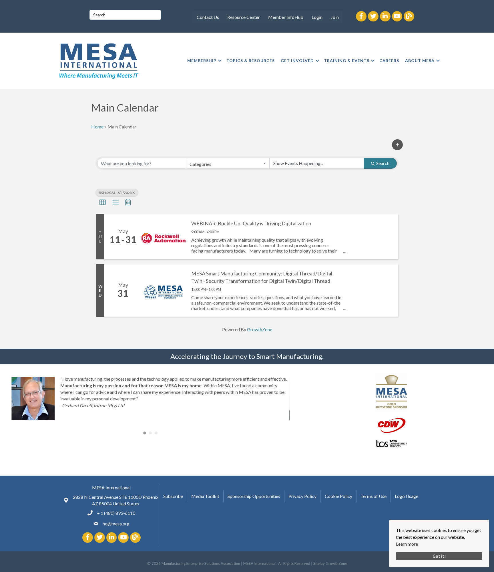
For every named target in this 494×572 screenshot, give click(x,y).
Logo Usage (406, 496)
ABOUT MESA (420, 60)
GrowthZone (259, 329)
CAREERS (389, 60)
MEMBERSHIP (201, 60)
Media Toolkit (205, 496)
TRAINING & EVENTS (346, 60)
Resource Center (243, 17)
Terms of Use (373, 496)
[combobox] (228, 163)
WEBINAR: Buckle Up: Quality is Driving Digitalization (251, 223)
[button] (397, 144)
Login (317, 17)
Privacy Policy (302, 496)
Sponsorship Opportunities (254, 496)
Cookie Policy (338, 496)
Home (97, 126)
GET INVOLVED (297, 60)
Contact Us (208, 17)
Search (382, 163)
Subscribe (173, 496)
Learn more (407, 544)
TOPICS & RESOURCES (250, 60)
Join (335, 17)
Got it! (439, 556)
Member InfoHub (285, 17)
